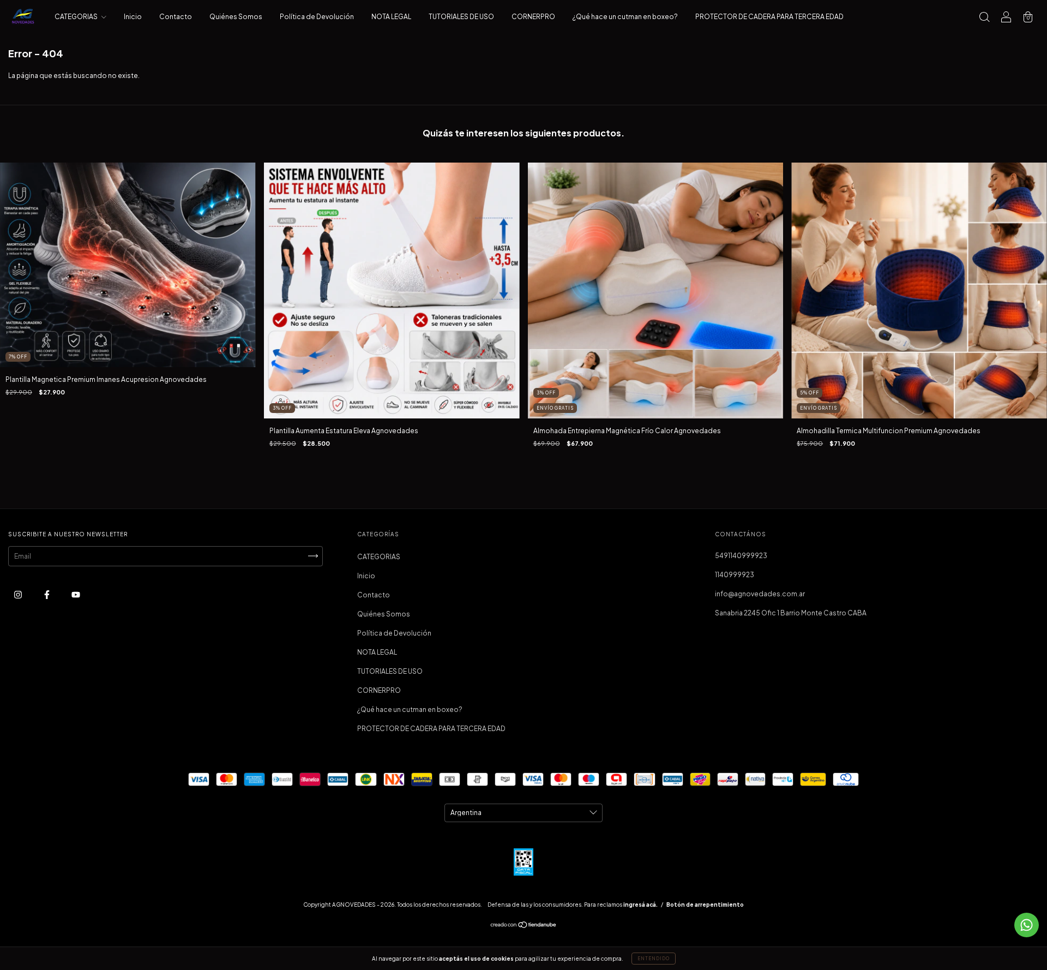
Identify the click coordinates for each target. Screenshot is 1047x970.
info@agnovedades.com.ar (760, 594)
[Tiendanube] (524, 926)
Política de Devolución (317, 17)
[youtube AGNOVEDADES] (76, 594)
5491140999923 (741, 556)
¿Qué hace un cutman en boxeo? (625, 17)
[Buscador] (984, 18)
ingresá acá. (640, 904)
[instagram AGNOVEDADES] (18, 594)
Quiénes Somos (235, 17)
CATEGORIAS (77, 17)
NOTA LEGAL (391, 17)
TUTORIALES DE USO (461, 17)
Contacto (175, 17)
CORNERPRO (533, 17)
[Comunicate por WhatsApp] (1026, 925)
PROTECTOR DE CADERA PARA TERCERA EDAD (769, 17)
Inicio (133, 17)
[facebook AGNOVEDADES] (47, 594)
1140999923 (734, 575)
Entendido (653, 958)
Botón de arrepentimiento (705, 904)
